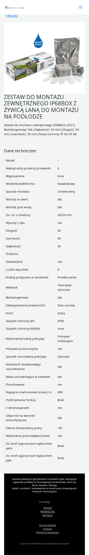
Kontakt (47, 529)
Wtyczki (12, 16)
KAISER (47, 508)
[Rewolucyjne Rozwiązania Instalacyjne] (14, 7)
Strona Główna (47, 525)
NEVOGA (47, 515)
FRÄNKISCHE (47, 511)
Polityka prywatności (47, 532)
